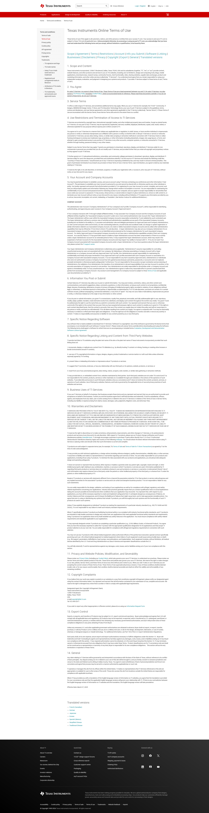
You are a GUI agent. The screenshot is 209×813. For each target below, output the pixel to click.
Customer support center (82, 764)
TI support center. (89, 244)
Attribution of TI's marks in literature (53, 87)
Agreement (82, 53)
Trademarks (46, 60)
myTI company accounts (116, 757)
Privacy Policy (84, 558)
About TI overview (46, 753)
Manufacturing (45, 776)
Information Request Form (136, 606)
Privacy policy (46, 42)
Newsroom (43, 761)
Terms (94, 53)
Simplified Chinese (75, 722)
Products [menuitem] (43, 15)
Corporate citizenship (47, 780)
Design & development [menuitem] (72, 15)
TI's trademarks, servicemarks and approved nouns (50, 94)
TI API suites (112, 753)
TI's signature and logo (52, 63)
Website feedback (114, 804)
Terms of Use (152, 271)
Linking (162, 53)
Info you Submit (135, 53)
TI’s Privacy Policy (79, 94)
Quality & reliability (80, 772)
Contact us (77, 753)
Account (119, 53)
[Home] (55, 6)
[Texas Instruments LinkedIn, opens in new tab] (142, 768)
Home (42, 21)
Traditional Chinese (75, 725)
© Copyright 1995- (48, 808)
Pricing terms (46, 53)
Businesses (73, 57)
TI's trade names (50, 67)
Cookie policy (46, 46)
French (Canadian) (75, 707)
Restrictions (106, 53)
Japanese (72, 713)
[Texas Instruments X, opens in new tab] (158, 756)
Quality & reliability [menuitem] (91, 15)
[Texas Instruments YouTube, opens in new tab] (158, 768)
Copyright (112, 57)
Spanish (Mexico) (75, 719)
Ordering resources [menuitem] (109, 15)
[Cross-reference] (133, 14)
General (134, 57)
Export (124, 57)
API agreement (47, 49)
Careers (42, 757)
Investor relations (46, 772)
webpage (119, 439)
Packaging (77, 768)
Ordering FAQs (112, 764)
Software (151, 53)
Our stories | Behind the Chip (49, 764)
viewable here (87, 437)
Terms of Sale (117, 446)
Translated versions (151, 57)
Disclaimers (88, 57)
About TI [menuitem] (124, 15)
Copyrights (45, 56)
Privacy (101, 57)
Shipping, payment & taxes (116, 761)
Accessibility (44, 804)
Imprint (125, 804)
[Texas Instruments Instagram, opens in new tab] (142, 756)
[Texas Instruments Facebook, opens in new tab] (150, 756)
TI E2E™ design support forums (84, 757)
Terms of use (46, 39)
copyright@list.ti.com (79, 599)
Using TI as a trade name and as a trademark (51, 73)
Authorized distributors (115, 768)
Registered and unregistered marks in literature (52, 80)
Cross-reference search (81, 761)
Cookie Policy (96, 94)
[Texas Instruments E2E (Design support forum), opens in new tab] (150, 768)
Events (42, 768)
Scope (70, 53)
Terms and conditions (54, 21)
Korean (71, 716)
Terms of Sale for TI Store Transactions (139, 446)
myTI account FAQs (80, 776)
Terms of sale (46, 35)
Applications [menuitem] (55, 15)
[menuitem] (168, 14)
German (72, 710)
